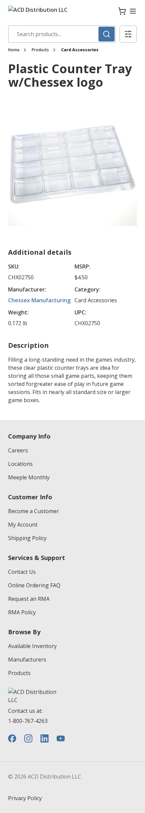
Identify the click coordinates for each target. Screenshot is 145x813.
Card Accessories (79, 50)
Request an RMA (29, 598)
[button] (128, 34)
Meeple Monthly (29, 477)
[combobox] (62, 34)
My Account (22, 524)
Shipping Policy (27, 538)
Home (14, 50)
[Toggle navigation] (133, 11)
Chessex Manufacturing (39, 300)
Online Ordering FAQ (34, 585)
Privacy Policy (25, 798)
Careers (18, 450)
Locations (20, 464)
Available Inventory (32, 646)
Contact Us (22, 572)
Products (40, 50)
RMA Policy (22, 612)
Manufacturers (27, 659)
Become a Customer (33, 511)
